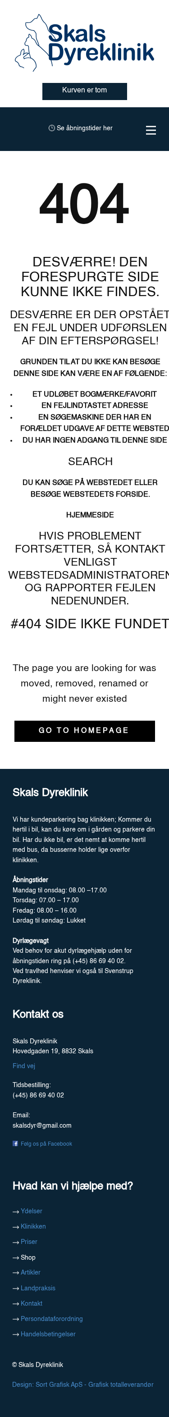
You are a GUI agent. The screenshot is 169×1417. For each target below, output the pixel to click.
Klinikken (32, 1227)
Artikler (30, 1273)
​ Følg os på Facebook (45, 1144)
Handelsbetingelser (47, 1334)
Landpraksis (37, 1288)
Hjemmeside (90, 515)
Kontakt (30, 1304)
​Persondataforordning (51, 1319)
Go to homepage (84, 731)
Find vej (24, 1066)
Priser (28, 1242)
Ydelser (31, 1211)
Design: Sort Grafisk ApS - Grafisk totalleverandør (82, 1385)
